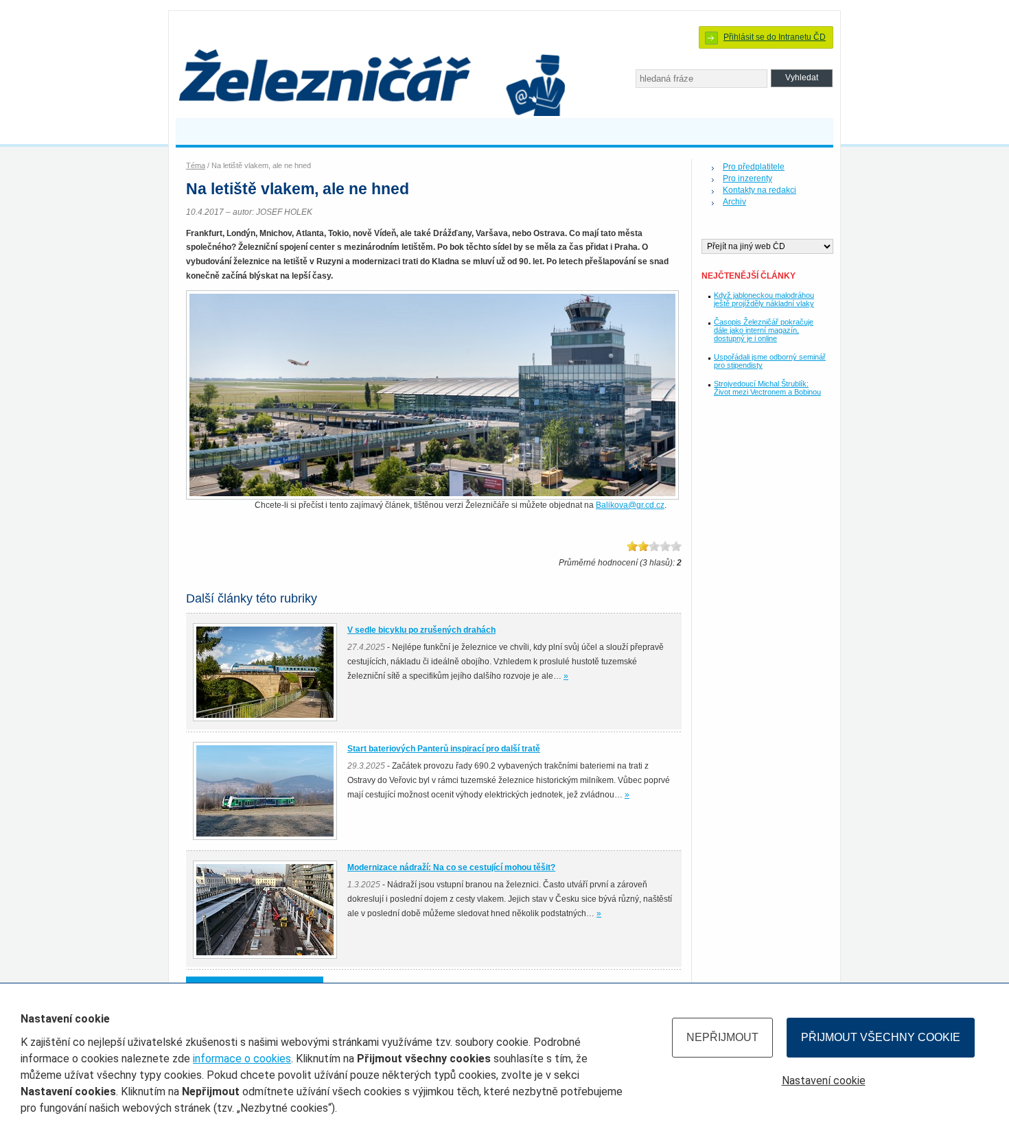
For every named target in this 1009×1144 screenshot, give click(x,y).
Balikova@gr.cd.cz (630, 505)
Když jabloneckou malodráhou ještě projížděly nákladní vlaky (764, 299)
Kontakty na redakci (759, 190)
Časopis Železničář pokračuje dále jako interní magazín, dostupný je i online (763, 330)
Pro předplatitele (754, 167)
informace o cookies (242, 1058)
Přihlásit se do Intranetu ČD (774, 37)
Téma (195, 165)
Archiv (734, 202)
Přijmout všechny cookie (880, 1037)
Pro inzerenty (747, 178)
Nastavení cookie (824, 1080)
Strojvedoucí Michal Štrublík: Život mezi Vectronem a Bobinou (767, 388)
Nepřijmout (722, 1037)
